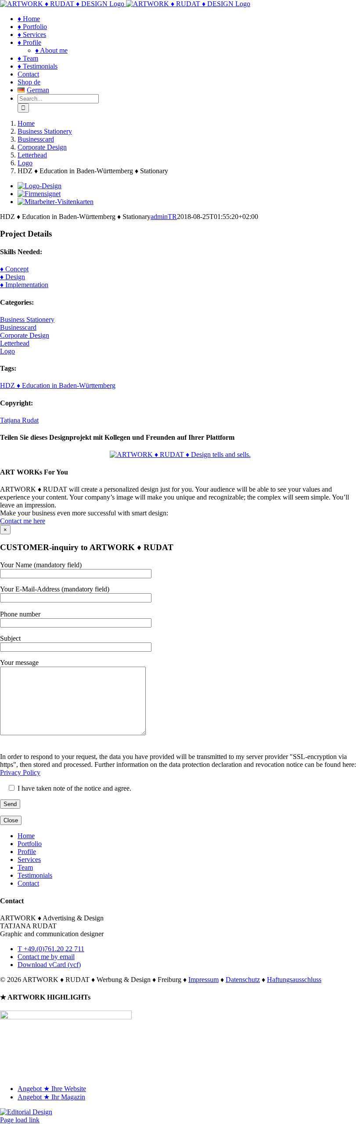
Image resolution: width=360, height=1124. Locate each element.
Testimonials (35, 875)
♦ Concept (14, 269)
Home (26, 835)
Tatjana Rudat (19, 420)
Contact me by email (46, 956)
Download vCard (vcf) (49, 964)
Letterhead (14, 343)
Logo (7, 351)
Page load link (20, 1120)
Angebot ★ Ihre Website (52, 1088)
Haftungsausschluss (294, 979)
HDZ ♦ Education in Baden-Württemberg (57, 385)
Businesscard (18, 327)
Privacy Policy (20, 772)
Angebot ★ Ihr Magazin (51, 1097)
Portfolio (30, 843)
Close (11, 820)
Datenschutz (243, 979)
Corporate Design (24, 335)
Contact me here (22, 521)
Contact (28, 883)
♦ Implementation (24, 284)
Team (25, 867)
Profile (27, 851)
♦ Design (12, 277)
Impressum (203, 979)
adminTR (164, 216)
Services (29, 859)
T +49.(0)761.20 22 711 (51, 948)
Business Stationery (27, 319)
